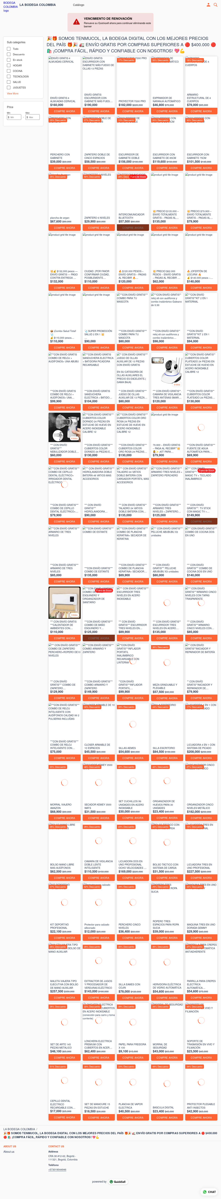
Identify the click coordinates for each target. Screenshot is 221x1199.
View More (12, 93)
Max (28, 112)
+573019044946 (57, 1169)
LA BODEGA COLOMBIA (38, 5)
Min (8, 112)
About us (8, 1152)
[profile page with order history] (208, 4)
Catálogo (78, 5)
